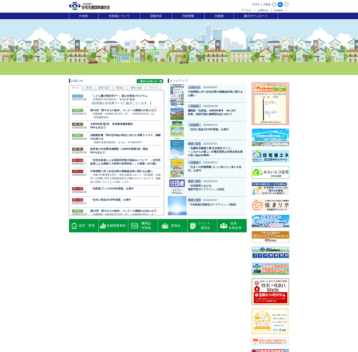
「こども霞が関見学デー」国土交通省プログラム (119, 95)
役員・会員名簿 (235, 225)
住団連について (119, 16)
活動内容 (156, 16)
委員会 (175, 225)
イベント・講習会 (205, 225)
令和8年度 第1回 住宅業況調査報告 (111, 123)
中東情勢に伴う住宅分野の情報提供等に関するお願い (121, 171)
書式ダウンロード (256, 16)
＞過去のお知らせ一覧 (150, 81)
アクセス (246, 10)
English (278, 10)
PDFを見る (96, 127)
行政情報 (188, 16)
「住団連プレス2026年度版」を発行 (112, 188)
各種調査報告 (116, 225)
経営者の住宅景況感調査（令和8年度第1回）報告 (119, 148)
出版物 (219, 16)
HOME (83, 16)
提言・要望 (87, 225)
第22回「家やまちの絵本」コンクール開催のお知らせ (122, 110)
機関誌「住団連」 (146, 225)
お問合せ (263, 10)
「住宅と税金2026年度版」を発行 (110, 199)
